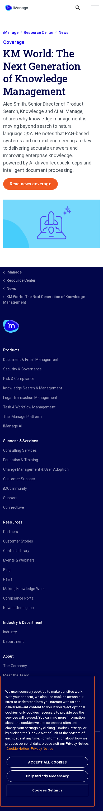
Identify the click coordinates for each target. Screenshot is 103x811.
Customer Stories (18, 541)
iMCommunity (15, 488)
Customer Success (19, 479)
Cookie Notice (18, 749)
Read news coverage (30, 183)
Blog (7, 570)
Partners (10, 532)
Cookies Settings (47, 790)
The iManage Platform (22, 416)
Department (13, 641)
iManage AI (12, 426)
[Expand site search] (77, 8)
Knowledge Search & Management (32, 388)
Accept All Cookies (47, 762)
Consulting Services (20, 450)
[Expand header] (95, 8)
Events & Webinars (19, 560)
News (8, 579)
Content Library (16, 551)
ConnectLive (13, 507)
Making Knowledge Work (24, 589)
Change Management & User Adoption (36, 469)
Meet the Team (16, 675)
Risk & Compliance (19, 378)
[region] (47, 741)
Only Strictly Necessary (47, 776)
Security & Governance (22, 369)
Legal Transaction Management (30, 397)
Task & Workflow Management (29, 407)
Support (10, 498)
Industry (10, 632)
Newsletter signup (18, 608)
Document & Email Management (30, 359)
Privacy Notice (41, 749)
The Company (15, 666)
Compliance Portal (19, 598)
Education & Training (20, 460)
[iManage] (16, 8)
